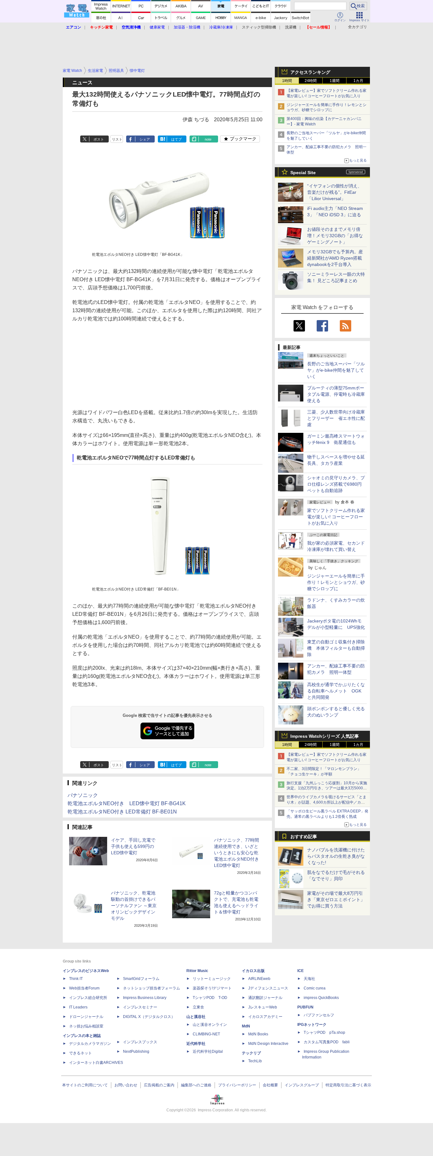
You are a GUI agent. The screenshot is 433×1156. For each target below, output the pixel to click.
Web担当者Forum (84, 988)
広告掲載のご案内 (159, 1085)
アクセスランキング (310, 72)
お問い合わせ (125, 1085)
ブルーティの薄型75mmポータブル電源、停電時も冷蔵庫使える (336, 394)
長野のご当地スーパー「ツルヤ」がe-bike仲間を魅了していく (336, 370)
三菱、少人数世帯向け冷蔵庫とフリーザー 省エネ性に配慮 (336, 418)
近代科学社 (195, 1043)
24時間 (311, 81)
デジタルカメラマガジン (90, 1043)
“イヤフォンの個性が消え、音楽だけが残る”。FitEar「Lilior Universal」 (334, 192)
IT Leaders (78, 1007)
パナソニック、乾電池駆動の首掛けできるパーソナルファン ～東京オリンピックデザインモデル (134, 905)
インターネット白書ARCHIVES (96, 1062)
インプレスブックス (140, 1042)
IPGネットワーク (311, 1024)
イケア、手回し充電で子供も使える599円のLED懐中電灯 (133, 846)
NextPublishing (136, 1051)
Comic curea (315, 988)
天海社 (309, 978)
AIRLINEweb (259, 978)
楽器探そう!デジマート (212, 988)
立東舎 (198, 1007)
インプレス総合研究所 (88, 997)
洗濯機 (290, 27)
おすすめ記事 (303, 836)
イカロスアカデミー (265, 1016)
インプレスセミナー (140, 1007)
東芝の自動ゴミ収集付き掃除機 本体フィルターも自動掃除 (336, 648)
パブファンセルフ (319, 1015)
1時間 (287, 81)
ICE (300, 971)
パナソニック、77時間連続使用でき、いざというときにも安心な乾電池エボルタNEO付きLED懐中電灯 (236, 852)
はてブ (176, 139)
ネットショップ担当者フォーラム (151, 988)
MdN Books (258, 1034)
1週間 (334, 81)
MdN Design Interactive (268, 1043)
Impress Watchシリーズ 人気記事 (324, 736)
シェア (144, 139)
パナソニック (83, 795)
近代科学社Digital (208, 1051)
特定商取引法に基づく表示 (348, 1085)
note (208, 139)
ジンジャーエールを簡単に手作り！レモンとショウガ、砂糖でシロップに (336, 582)
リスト (117, 139)
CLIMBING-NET (206, 1034)
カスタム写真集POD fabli (327, 1042)
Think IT (76, 978)
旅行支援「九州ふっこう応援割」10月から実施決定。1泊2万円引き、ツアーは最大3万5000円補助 (327, 788)
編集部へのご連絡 (196, 1085)
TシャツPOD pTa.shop (324, 1032)
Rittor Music (197, 971)
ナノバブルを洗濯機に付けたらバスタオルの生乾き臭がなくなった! (336, 856)
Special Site (303, 172)
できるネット (80, 1053)
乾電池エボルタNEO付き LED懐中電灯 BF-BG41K (127, 803)
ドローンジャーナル (86, 1016)
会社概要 (270, 1085)
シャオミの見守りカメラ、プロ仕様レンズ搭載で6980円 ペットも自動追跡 (336, 484)
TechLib (255, 1061)
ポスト (99, 139)
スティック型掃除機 (259, 27)
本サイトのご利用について (85, 1085)
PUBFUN (305, 1007)
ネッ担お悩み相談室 (86, 1026)
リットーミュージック (212, 978)
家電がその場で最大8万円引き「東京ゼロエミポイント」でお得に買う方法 (336, 899)
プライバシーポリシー (237, 1085)
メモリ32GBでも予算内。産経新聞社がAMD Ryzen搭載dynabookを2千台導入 (335, 258)
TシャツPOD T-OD (210, 997)
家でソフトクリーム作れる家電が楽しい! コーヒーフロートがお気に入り (336, 517)
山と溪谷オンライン (210, 1024)
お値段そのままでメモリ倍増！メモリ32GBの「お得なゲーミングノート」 (335, 235)
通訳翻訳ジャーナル (265, 997)
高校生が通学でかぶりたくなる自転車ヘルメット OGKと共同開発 (336, 691)
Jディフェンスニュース (268, 988)
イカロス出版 (253, 971)
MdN (246, 1026)
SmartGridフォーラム (141, 978)
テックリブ (251, 1053)
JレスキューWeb (262, 1007)
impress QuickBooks (321, 997)
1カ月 (358, 81)
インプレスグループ (302, 1085)
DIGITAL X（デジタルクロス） (149, 1016)
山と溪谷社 (195, 1016)
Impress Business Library (144, 997)
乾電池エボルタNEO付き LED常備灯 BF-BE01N (122, 811)
